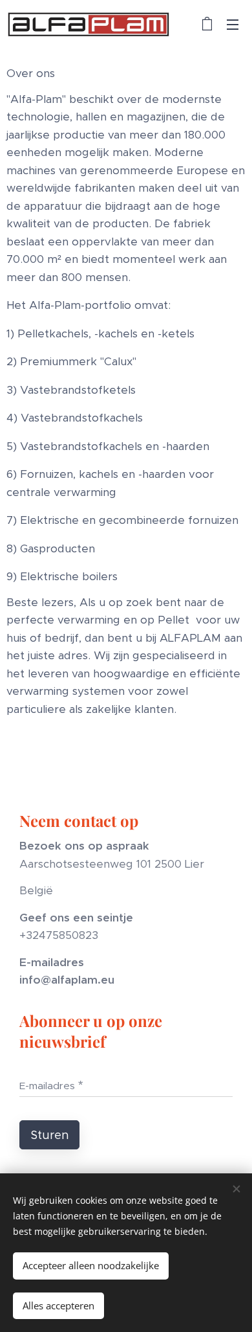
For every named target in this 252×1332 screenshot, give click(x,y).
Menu (233, 24)
